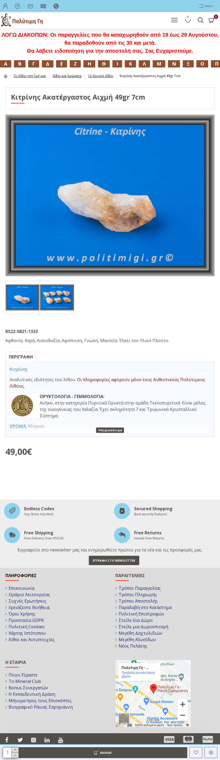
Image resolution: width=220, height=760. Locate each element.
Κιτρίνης (19, 369)
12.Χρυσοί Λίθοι (100, 76)
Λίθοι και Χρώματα (67, 76)
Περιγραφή (21, 357)
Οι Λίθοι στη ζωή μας (30, 76)
